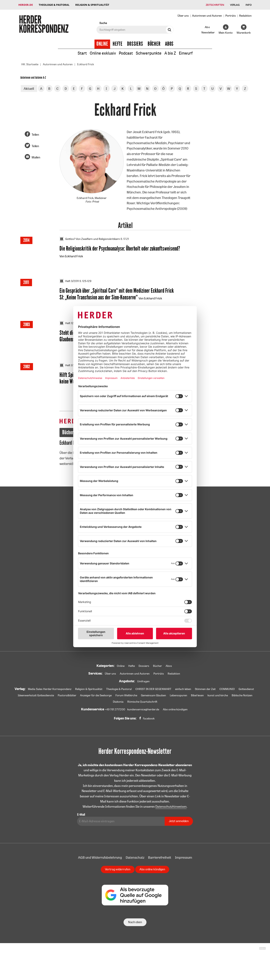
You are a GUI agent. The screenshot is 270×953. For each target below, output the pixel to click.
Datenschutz (135, 857)
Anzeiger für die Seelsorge (96, 695)
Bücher (154, 44)
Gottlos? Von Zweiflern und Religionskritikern (92, 239)
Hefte (118, 44)
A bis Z (170, 53)
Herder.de (25, 5)
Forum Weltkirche (126, 695)
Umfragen (143, 681)
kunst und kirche (218, 695)
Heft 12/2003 (73, 323)
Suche (103, 23)
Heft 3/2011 (72, 281)
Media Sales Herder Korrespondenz (49, 689)
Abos (169, 44)
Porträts (230, 15)
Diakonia (118, 701)
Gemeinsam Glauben (153, 695)
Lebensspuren (178, 695)
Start (82, 53)
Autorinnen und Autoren (207, 15)
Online (102, 44)
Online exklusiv (103, 53)
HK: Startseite (29, 64)
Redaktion (245, 15)
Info (248, 5)
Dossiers (135, 44)
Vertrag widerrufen (117, 869)
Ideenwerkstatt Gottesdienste (36, 695)
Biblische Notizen (242, 695)
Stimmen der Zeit (205, 689)
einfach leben (183, 689)
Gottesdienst (246, 689)
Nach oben (135, 922)
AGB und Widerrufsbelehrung (100, 857)
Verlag (235, 5)
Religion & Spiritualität (92, 5)
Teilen (35, 134)
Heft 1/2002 (72, 365)
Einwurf (186, 53)
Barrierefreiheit (159, 857)
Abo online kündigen (175, 709)
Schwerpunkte (148, 53)
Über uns (183, 15)
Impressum (183, 857)
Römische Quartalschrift (142, 701)
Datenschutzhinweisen (171, 806)
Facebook (149, 718)
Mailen (36, 157)
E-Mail (81, 814)
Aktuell (29, 88)
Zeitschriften (215, 5)
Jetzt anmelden (179, 821)
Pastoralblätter (67, 695)
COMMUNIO (227, 689)
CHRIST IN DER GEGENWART (153, 689)
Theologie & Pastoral (54, 5)
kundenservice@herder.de (143, 709)
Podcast (126, 53)
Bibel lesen (197, 695)
